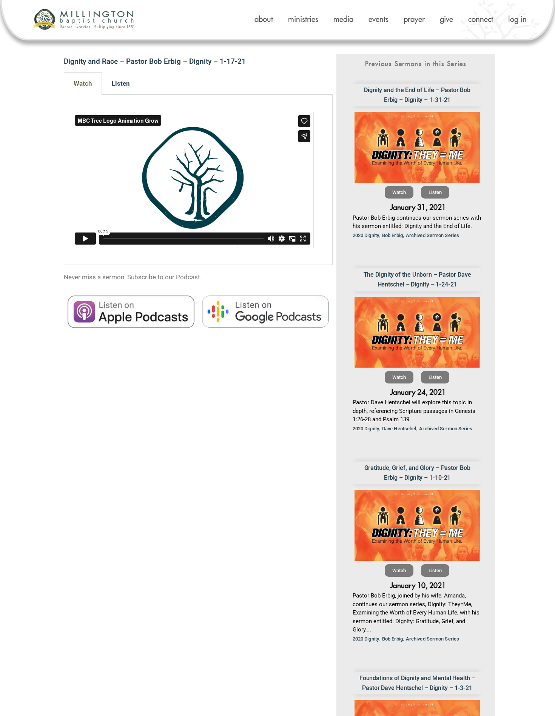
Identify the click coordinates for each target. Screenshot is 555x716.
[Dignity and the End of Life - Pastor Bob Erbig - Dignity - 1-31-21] (417, 147)
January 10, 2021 (418, 585)
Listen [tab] (121, 83)
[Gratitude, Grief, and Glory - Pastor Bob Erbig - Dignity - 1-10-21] (417, 525)
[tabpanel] (198, 180)
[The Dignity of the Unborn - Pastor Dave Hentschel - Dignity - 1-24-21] (417, 332)
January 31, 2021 (418, 207)
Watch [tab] (83, 83)
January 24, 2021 (418, 392)
